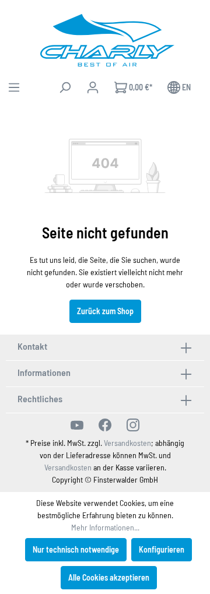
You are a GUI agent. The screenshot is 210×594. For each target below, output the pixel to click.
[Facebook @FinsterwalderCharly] (105, 425)
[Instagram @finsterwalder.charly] (133, 425)
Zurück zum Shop (105, 311)
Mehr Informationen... (105, 527)
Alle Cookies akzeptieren (108, 577)
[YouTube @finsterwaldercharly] (77, 425)
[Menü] (14, 87)
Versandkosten (127, 443)
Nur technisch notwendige (76, 549)
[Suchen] (65, 87)
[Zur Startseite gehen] (107, 40)
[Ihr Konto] (93, 87)
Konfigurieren (161, 549)
